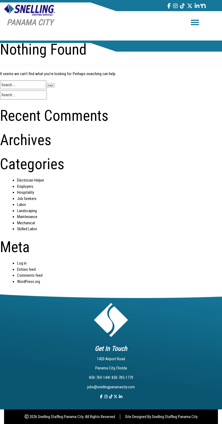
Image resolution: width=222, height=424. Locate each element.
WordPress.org (28, 281)
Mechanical (26, 223)
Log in (22, 263)
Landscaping (27, 210)
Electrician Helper (30, 180)
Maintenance (27, 216)
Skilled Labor (27, 228)
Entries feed (26, 269)
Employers (25, 186)
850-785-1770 (122, 377)
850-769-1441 (100, 377)
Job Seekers (27, 198)
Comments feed (30, 275)
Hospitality (25, 192)
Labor (21, 204)
